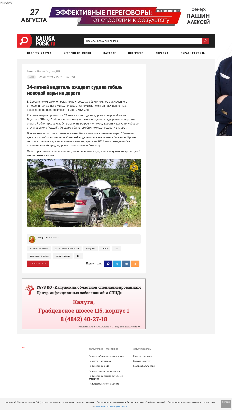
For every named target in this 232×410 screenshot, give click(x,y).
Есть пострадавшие (39, 248)
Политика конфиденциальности (104, 371)
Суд (116, 248)
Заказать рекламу (141, 361)
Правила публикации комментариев (106, 356)
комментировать (38, 263)
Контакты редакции (142, 356)
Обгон (105, 248)
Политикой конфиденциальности (110, 406)
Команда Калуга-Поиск (144, 366)
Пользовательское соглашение (104, 384)
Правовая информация (100, 361)
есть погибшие (63, 256)
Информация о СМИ (99, 366)
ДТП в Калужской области (67, 248)
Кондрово (90, 248)
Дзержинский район (39, 256)
